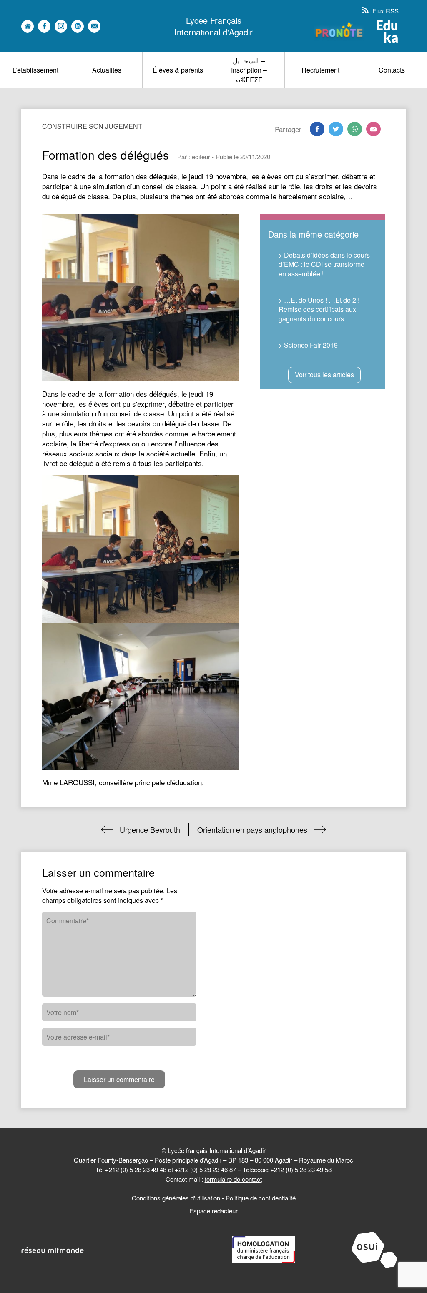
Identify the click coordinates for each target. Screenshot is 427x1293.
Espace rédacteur (213, 1210)
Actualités (106, 70)
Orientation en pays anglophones (252, 829)
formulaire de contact (233, 1179)
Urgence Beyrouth (150, 829)
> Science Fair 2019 (308, 345)
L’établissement (35, 70)
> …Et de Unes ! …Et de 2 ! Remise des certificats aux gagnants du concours (319, 309)
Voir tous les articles (324, 374)
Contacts (392, 70)
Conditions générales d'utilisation (176, 1197)
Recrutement (320, 70)
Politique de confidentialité (261, 1197)
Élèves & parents (178, 70)
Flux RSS (385, 10)
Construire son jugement (92, 126)
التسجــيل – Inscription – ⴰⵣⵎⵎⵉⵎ (249, 70)
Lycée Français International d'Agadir (213, 26)
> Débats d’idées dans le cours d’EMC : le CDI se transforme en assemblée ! (324, 264)
